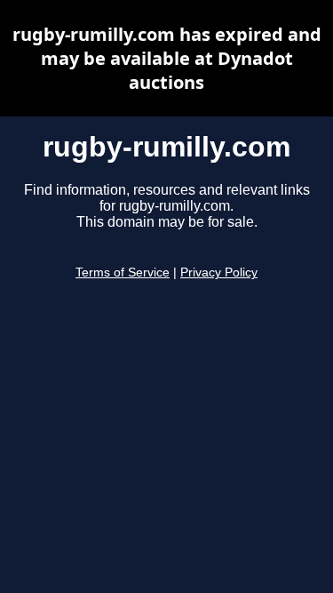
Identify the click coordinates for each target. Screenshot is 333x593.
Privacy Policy (219, 272)
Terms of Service (122, 272)
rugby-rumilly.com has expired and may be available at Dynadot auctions (166, 58)
